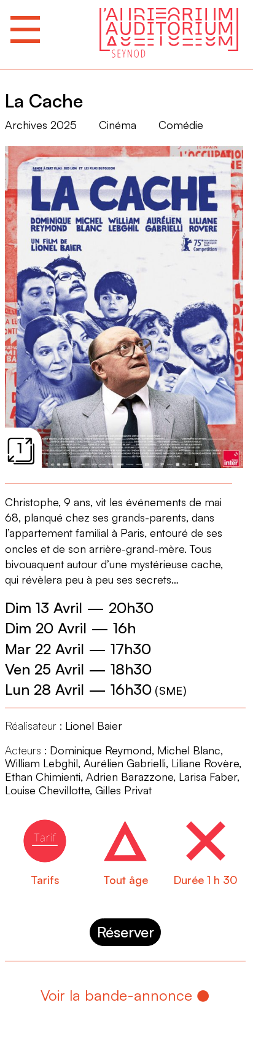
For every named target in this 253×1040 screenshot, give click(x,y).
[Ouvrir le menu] (25, 29)
